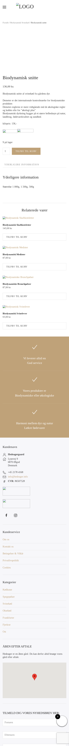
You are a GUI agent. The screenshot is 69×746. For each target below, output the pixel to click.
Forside (6, 23)
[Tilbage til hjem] (34, 7)
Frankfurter (8, 617)
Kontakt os (8, 546)
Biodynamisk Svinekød (19, 23)
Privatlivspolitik (11, 560)
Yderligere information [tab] (21, 164)
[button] (4, 7)
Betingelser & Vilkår (13, 553)
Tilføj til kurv (26, 151)
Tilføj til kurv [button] (17, 237)
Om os (6, 539)
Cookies (7, 567)
